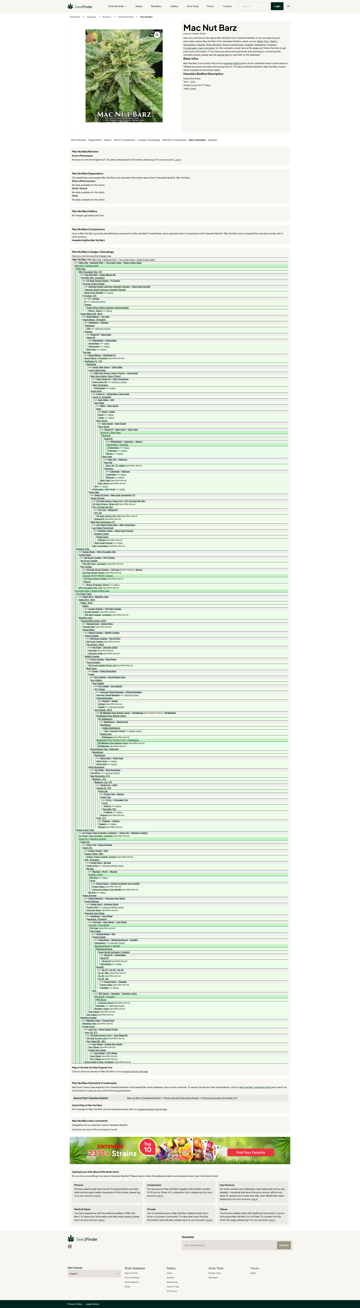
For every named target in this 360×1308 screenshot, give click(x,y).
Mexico (139, 441)
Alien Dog (98, 373)
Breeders (156, 6)
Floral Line (103, 791)
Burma (139, 569)
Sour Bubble (116, 686)
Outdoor (170, 1277)
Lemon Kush (132, 373)
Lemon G (100, 394)
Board (253, 1273)
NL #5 (120, 970)
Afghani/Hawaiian (134, 692)
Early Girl (112, 459)
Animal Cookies (95, 632)
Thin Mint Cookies (113, 609)
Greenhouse (172, 1282)
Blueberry (96, 779)
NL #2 (112, 970)
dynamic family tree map (135, 1071)
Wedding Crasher (139, 833)
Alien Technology (121, 379)
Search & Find (131, 1273)
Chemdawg (103, 940)
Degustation (189, 44)
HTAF (114, 785)
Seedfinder (75, 16)
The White (99, 770)
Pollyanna (122, 459)
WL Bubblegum (105, 719)
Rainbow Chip (110, 259)
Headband (95, 916)
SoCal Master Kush (116, 677)
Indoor (170, 1273)
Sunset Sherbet (95, 609)
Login (277, 6)
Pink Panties (109, 558)
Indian (112, 412)
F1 (89, 298)
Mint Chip (96, 259)
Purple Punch (108, 1020)
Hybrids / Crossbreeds (174, 139)
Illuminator (213, 1277)
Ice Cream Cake (127, 259)
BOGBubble (105, 713)
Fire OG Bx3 (114, 638)
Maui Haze (106, 334)
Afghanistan (97, 340)
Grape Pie (124, 833)
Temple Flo (105, 785)
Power (95, 671)
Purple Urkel (96, 863)
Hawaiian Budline (126, 16)
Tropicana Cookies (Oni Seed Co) (219, 1098)
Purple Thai (109, 794)
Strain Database (132, 1277)
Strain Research (132, 1282)
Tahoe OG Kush (101, 495)
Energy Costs (215, 1273)
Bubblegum (109, 722)
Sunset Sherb (88, 552)
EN (288, 6)
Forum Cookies (97, 659)
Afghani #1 (113, 510)
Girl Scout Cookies (92, 558)
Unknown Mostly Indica (113, 865)
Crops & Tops (173, 1286)
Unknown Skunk (105, 1003)
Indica (110, 292)
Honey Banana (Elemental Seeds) (181, 1098)
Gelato (83, 603)
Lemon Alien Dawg (100, 367)
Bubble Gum (122, 722)
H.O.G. (109, 800)
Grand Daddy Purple (108, 1029)
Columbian (115, 471)
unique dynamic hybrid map (152, 1109)
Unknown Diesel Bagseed (111, 692)
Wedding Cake (102, 597)
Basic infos (263, 41)
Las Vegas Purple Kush (106, 525)
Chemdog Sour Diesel (115, 898)
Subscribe (284, 1245)
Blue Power (111, 659)
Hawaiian (122, 982)
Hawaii (115, 701)
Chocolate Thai (121, 800)
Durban (96, 298)
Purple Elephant (95, 898)
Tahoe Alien (117, 367)
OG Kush (90, 281)
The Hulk (105, 316)
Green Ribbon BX (108, 275)
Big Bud (107, 863)
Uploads (212, 139)
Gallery (174, 6)
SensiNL (134, 940)
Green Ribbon (92, 316)
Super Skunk (104, 952)
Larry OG (92, 1029)
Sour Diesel (107, 916)
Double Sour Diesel (113, 1044)
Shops (138, 6)
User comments (206, 48)
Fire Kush (96, 647)
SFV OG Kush (131, 501)
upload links (223, 54)
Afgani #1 (94, 334)
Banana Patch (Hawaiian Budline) (91, 1098)
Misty (102, 406)
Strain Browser (116, 6)
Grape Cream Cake (145, 259)
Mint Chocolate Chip (88, 272)
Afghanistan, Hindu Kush (118, 394)
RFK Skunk (104, 993)
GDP (106, 851)
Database (91, 16)
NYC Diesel (103, 686)
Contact (227, 6)
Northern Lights (105, 531)
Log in (178, 159)
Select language (75, 1267)
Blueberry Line (101, 782)
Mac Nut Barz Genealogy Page (255, 1087)
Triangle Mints (87, 621)
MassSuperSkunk (120, 940)
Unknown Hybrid (102, 328)
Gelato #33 (87, 597)
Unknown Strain (95, 286)
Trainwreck (93, 322)
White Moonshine (108, 671)
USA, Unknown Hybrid (114, 731)
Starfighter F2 (109, 355)
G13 (112, 400)
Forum (210, 6)
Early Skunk (112, 406)
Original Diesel (102, 934)
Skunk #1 (109, 429)
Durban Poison (95, 851)
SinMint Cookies (112, 632)
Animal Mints (107, 624)
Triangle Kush (92, 624)
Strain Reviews (213, 44)
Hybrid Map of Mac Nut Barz (87, 1105)
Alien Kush (115, 495)
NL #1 (104, 970)
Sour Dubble (100, 677)
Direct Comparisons (233, 44)
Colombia (128, 441)
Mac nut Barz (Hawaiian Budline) (144, 1098)
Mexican (126, 471)
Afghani (101, 540)
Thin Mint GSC (91, 275)
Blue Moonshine (113, 770)
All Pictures (172, 1291)
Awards (201, 44)
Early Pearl (120, 429)
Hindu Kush (137, 286)
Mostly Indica (135, 731)
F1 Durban (115, 281)
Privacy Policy (75, 1304)
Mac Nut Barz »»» (82, 259)
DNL (114, 934)
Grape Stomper (105, 845)
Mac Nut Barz (146, 16)
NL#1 (104, 871)
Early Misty (103, 400)
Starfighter (91, 364)
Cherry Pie (91, 845)
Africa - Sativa (95, 311)
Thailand (108, 812)
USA (88, 328)
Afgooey (105, 322)
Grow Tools (192, 6)
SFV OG (101, 510)
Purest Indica (102, 537)
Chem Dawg (101, 379)
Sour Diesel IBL (121, 1035)
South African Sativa (95, 307)
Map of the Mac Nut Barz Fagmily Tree (92, 1067)
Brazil (104, 412)
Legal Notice (92, 1304)
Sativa (109, 311)
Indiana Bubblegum (111, 728)
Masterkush (97, 752)
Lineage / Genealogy (255, 44)
